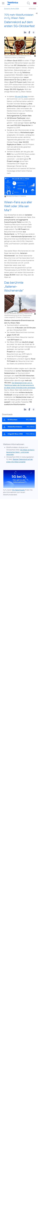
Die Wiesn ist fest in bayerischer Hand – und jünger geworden (20, 452)
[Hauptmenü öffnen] (3, 3)
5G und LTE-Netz (21, 96)
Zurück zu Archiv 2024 (11, 9)
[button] (25, 32)
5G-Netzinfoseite (18, 490)
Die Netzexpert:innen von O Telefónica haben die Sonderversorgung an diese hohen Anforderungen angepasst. (19, 385)
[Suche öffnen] (28, 3)
